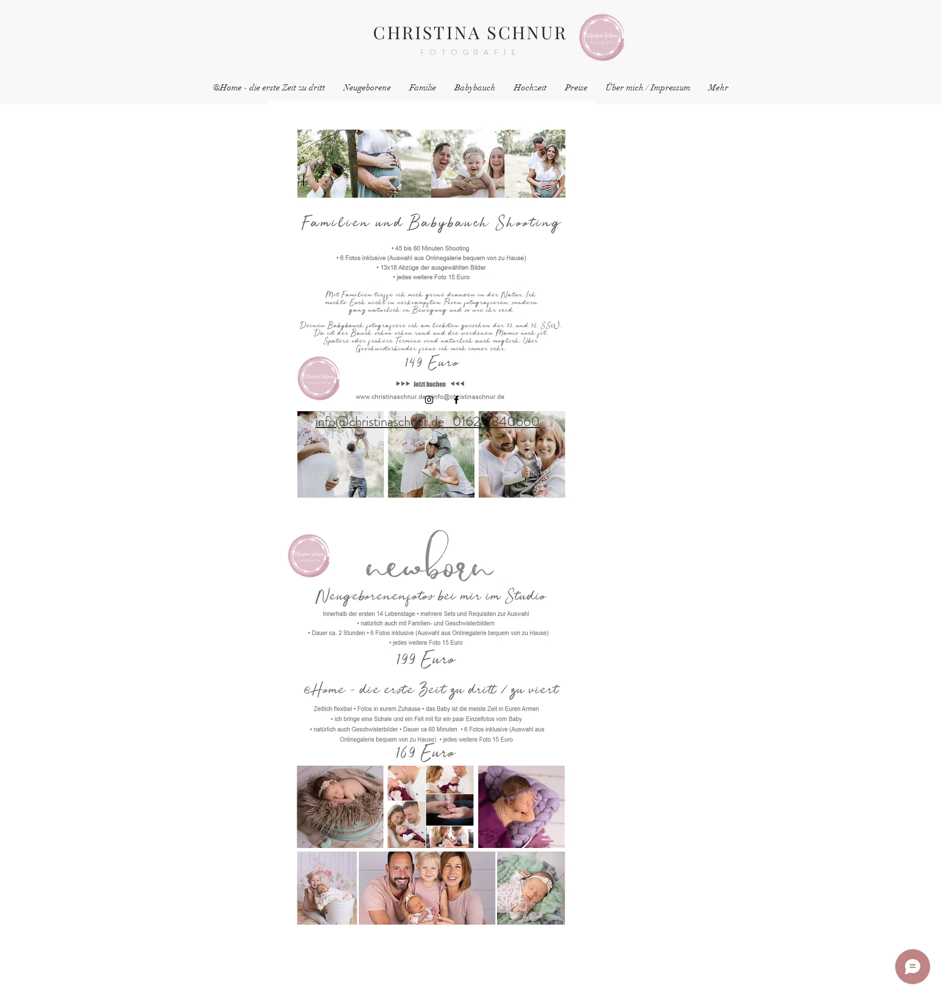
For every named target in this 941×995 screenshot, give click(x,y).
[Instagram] (429, 399)
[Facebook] (456, 399)
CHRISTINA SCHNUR (470, 32)
